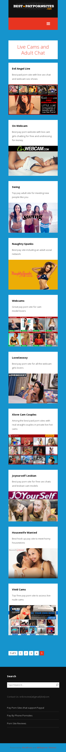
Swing (16, 187)
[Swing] (33, 218)
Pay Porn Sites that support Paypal (25, 707)
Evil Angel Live (21, 68)
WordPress (27, 747)
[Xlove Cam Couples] (33, 449)
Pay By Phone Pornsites (20, 715)
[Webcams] (33, 332)
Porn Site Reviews (16, 723)
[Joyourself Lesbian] (33, 506)
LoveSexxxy (19, 357)
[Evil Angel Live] (33, 99)
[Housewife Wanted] (33, 563)
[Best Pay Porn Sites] (35, 15)
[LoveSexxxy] (33, 389)
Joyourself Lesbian (24, 475)
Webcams (18, 300)
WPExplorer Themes (46, 747)
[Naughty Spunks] (33, 275)
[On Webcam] (33, 161)
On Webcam (19, 125)
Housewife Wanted (24, 532)
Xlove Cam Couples (24, 414)
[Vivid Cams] (33, 620)
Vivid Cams (19, 589)
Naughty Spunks (22, 244)
